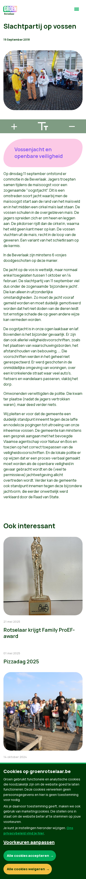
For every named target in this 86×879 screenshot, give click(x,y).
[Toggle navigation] (77, 11)
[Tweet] (7, 104)
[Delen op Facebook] (7, 91)
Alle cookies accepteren (28, 855)
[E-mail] (7, 117)
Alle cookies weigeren (26, 869)
